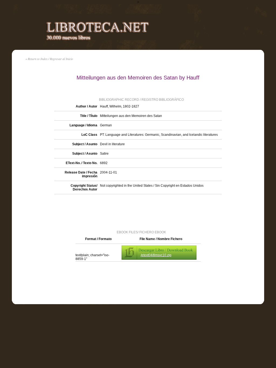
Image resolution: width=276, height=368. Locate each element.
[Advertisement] (138, 212)
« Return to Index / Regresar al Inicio (49, 59)
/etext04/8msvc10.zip (156, 255)
